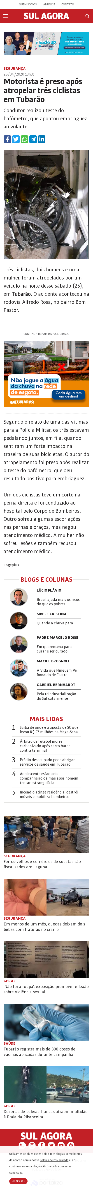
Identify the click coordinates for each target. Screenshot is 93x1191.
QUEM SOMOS (28, 4)
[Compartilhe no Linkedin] (41, 139)
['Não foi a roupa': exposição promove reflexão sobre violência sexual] (46, 959)
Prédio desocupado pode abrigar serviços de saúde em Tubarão (47, 762)
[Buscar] (87, 16)
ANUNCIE (49, 4)
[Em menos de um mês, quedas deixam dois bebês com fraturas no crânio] (46, 897)
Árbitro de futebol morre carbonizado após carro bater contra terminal (45, 746)
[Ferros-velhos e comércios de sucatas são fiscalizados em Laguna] (46, 834)
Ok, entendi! (18, 1181)
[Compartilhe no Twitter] (16, 139)
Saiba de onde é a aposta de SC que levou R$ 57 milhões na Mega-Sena (49, 730)
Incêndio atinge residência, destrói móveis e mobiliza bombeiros (49, 794)
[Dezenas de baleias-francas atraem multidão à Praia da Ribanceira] (46, 1084)
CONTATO (67, 4)
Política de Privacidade (54, 1160)
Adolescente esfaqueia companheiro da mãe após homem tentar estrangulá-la (49, 778)
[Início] (46, 18)
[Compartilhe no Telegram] (33, 139)
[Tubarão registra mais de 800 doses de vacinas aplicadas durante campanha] (46, 1022)
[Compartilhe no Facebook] (7, 139)
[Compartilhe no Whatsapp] (24, 139)
